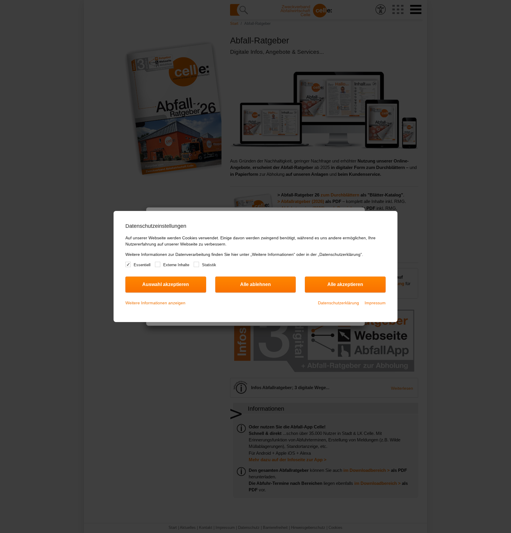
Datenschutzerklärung (338, 302)
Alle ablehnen (255, 284)
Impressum (375, 302)
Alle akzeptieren (345, 284)
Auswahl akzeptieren (165, 284)
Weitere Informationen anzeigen (155, 302)
